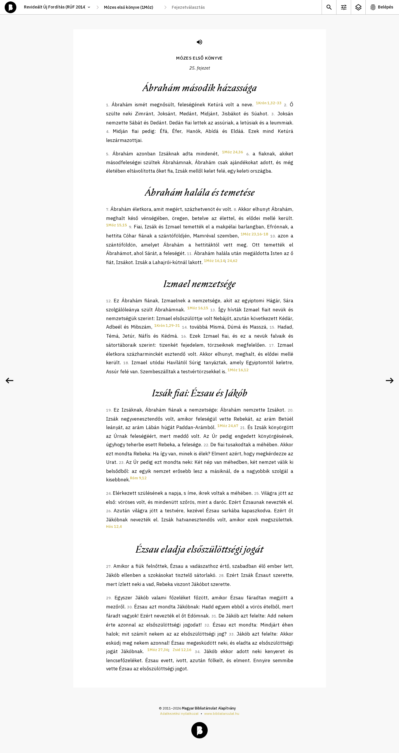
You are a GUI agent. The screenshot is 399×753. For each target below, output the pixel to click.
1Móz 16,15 (197, 308)
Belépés (385, 7)
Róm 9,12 (138, 478)
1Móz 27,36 (157, 649)
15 (272, 327)
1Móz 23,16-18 (254, 234)
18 (125, 362)
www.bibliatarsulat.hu (221, 713)
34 (197, 651)
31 (213, 616)
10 (272, 236)
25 (256, 493)
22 (206, 445)
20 (290, 410)
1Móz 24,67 (227, 425)
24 (108, 493)
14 (184, 327)
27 (108, 566)
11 (189, 253)
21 (242, 427)
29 (108, 598)
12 (108, 301)
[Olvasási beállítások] (343, 7)
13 (212, 310)
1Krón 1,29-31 (167, 325)
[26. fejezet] (389, 380)
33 (231, 634)
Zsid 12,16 (182, 649)
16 (183, 336)
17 (271, 345)
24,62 (232, 260)
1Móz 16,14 (214, 260)
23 (121, 462)
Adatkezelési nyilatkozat (179, 713)
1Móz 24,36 (232, 152)
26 (108, 511)
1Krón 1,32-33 (269, 102)
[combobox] (131, 7)
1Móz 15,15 (116, 225)
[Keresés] (329, 7)
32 (206, 625)
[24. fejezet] (9, 380)
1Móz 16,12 (238, 369)
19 (108, 410)
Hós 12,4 (114, 526)
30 (129, 607)
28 (221, 575)
